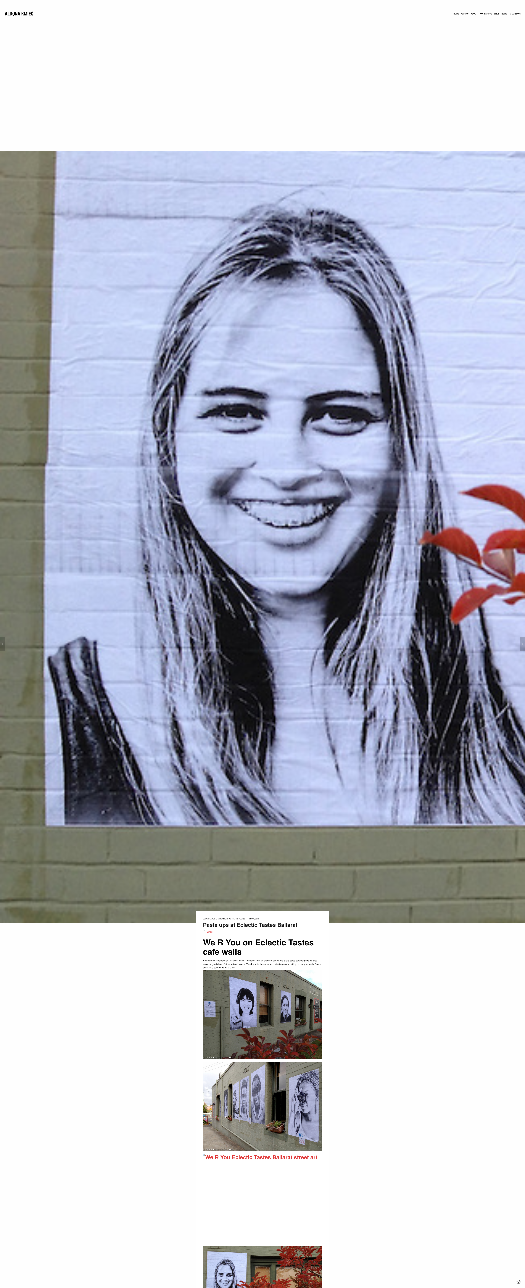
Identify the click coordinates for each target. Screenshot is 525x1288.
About (474, 13)
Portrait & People (237, 919)
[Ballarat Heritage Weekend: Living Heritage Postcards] (522, 644)
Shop (496, 13)
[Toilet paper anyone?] (2, 644)
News (504, 13)
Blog (205, 919)
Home (456, 13)
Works (465, 13)
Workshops (485, 13)
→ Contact (515, 13)
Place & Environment (218, 919)
